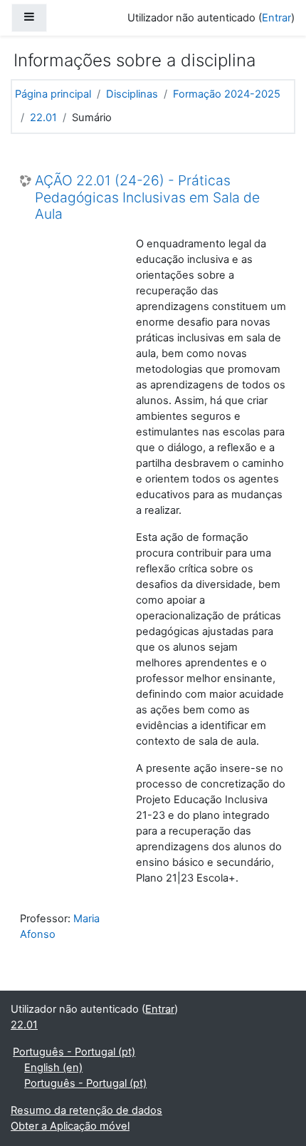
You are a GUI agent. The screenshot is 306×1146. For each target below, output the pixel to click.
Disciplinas (132, 94)
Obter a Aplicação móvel (70, 1126)
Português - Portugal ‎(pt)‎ (74, 1052)
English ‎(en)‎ (53, 1067)
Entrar (276, 17)
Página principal (53, 94)
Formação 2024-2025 (226, 94)
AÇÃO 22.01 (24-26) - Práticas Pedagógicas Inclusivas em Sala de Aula (147, 197)
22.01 (43, 117)
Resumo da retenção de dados (86, 1110)
